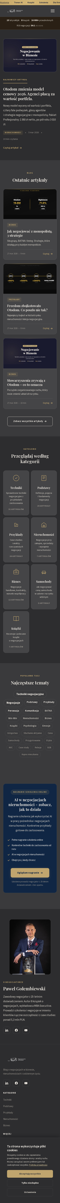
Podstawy (32, 702)
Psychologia (30, 726)
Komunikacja (32, 710)
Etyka (49, 740)
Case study (24, 747)
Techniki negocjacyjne (30, 694)
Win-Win (12, 718)
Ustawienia (30, 1192)
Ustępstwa (12, 733)
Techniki (7, 1100)
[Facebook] (16, 1030)
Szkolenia (43, 2)
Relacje (38, 747)
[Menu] (53, 10)
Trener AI (18, 2)
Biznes (48, 718)
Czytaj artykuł (10, 148)
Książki (13, 726)
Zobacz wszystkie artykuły (28, 421)
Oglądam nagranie (28, 872)
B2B (49, 747)
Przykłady (49, 702)
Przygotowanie (33, 740)
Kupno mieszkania (30, 754)
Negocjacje (13, 703)
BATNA (48, 710)
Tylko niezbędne (30, 1183)
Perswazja (13, 710)
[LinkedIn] (6, 1030)
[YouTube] (25, 1030)
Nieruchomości (31, 718)
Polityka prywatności (38, 1165)
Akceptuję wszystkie (30, 1173)
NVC (11, 747)
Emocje (46, 726)
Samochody (14, 740)
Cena (50, 733)
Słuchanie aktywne (33, 733)
